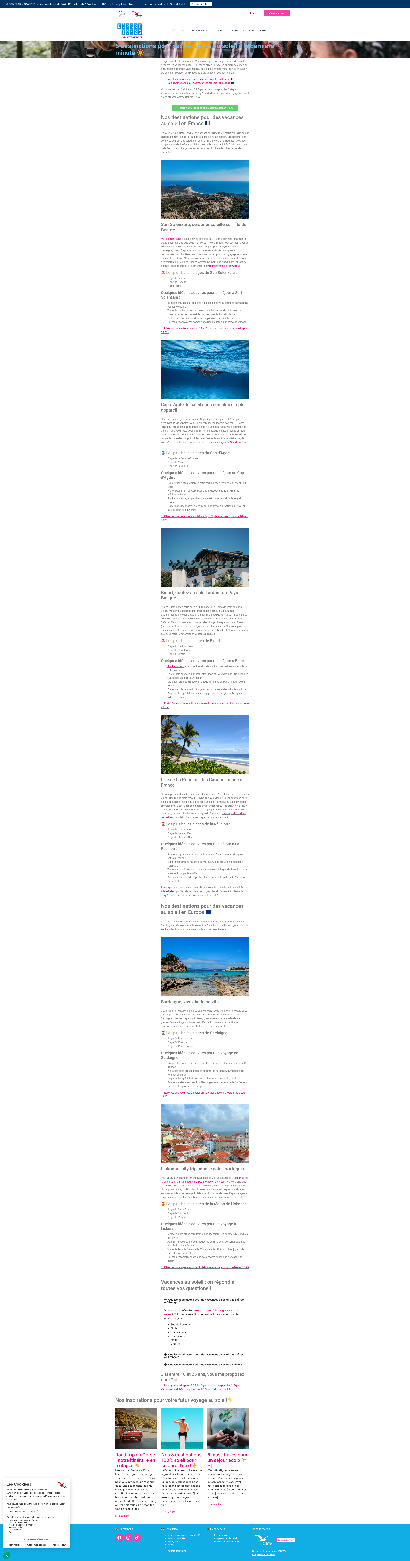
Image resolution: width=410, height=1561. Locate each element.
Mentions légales (221, 1535)
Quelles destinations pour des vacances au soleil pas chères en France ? (204, 1356)
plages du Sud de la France (233, 442)
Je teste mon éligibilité (229, 30)
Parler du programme (176, 1551)
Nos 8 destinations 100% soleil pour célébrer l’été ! (181, 1460)
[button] (205, 1301)
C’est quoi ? (180, 30)
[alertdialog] (205, 4)
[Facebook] (119, 1538)
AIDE (254, 13)
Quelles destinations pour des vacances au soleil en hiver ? (205, 1364)
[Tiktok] (137, 1538)
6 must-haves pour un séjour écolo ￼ (227, 1460)
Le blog (170, 1544)
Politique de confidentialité (225, 1538)
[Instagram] (128, 1538)
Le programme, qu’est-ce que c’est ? (183, 1535)
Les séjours (172, 1541)
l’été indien (169, 891)
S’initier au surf (175, 666)
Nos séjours (200, 30)
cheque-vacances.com (263, 1554)
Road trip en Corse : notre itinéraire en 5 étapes (135, 1460)
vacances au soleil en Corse (223, 265)
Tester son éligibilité (176, 1538)
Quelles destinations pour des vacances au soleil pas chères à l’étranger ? (204, 1301)
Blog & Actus (257, 30)
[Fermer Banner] (407, 4)
